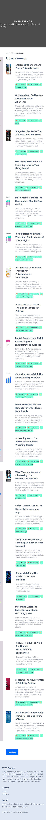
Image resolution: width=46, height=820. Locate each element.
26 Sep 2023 (21, 151)
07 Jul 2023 (20, 327)
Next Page (12, 752)
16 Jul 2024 (20, 394)
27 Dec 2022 (21, 669)
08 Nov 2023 (20, 121)
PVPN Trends (23, 21)
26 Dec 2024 (21, 428)
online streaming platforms (28, 188)
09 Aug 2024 (21, 294)
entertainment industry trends (28, 224)
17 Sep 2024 (20, 187)
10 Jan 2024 (20, 632)
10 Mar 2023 (21, 529)
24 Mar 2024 (22, 596)
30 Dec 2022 (21, 736)
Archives (5, 794)
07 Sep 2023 (20, 702)
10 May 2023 (21, 461)
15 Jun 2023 (20, 85)
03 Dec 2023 (20, 364)
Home (8, 53)
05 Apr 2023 (21, 562)
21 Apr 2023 (20, 495)
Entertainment (32, 85)
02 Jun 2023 (20, 257)
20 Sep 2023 (20, 223)
